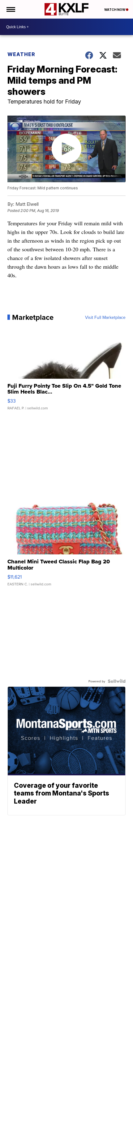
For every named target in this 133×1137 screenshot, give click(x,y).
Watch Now (115, 9)
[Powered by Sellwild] (117, 681)
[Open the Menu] (10, 9)
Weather (21, 54)
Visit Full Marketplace (105, 317)
